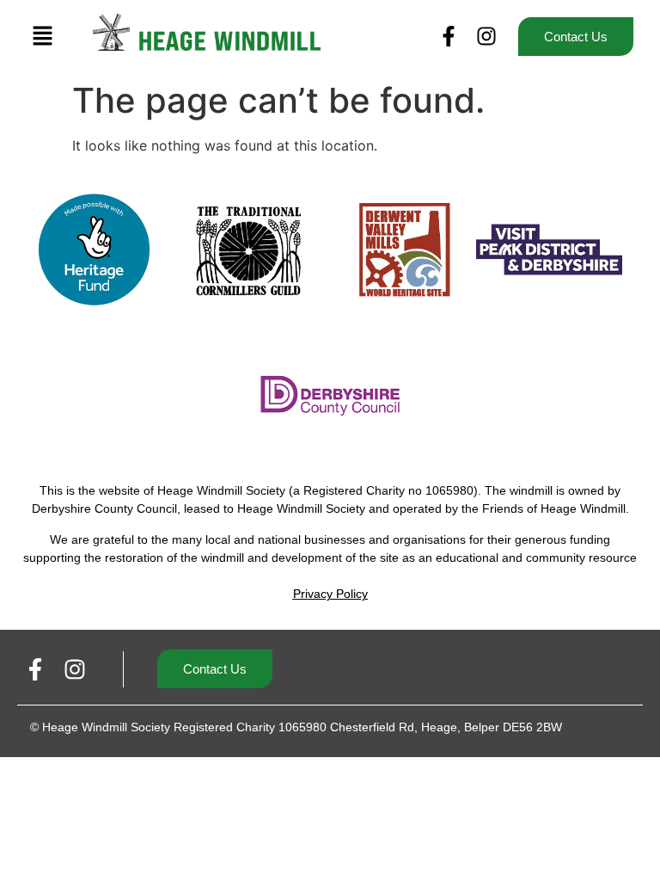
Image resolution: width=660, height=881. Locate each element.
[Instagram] (486, 36)
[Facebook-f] (448, 36)
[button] (43, 36)
